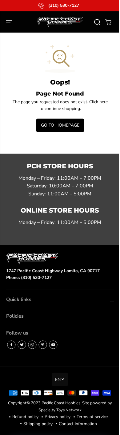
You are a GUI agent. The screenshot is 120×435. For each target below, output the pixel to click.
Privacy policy (57, 417)
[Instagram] (32, 344)
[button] (10, 22)
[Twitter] (22, 344)
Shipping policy (38, 424)
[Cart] (108, 22)
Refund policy (25, 417)
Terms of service (92, 417)
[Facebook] (11, 344)
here (103, 102)
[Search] (97, 22)
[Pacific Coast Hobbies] (60, 22)
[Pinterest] (43, 344)
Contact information (78, 424)
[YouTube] (53, 344)
